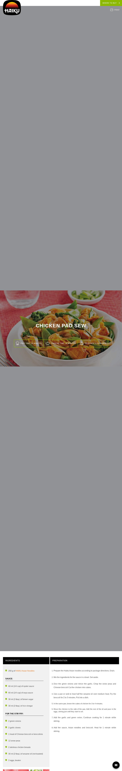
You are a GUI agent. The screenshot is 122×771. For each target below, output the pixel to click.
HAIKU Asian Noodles (25, 671)
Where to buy (109, 3)
